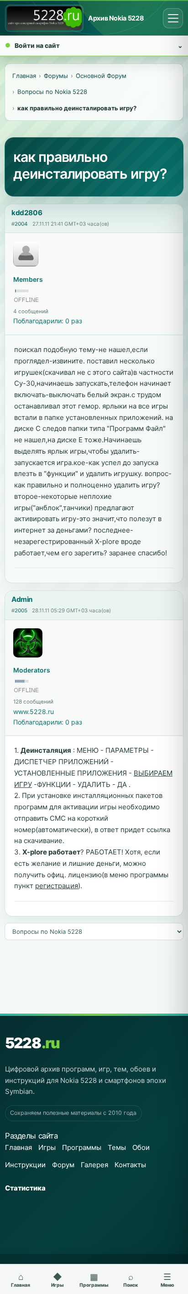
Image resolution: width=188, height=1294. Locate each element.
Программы (81, 1147)
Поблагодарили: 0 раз (47, 321)
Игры (47, 1147)
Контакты (130, 1164)
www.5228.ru (33, 711)
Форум (63, 1164)
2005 (21, 610)
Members (28, 279)
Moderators (31, 670)
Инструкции (25, 1164)
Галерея (94, 1164)
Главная (18, 1147)
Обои (141, 1147)
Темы (117, 1147)
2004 (21, 224)
